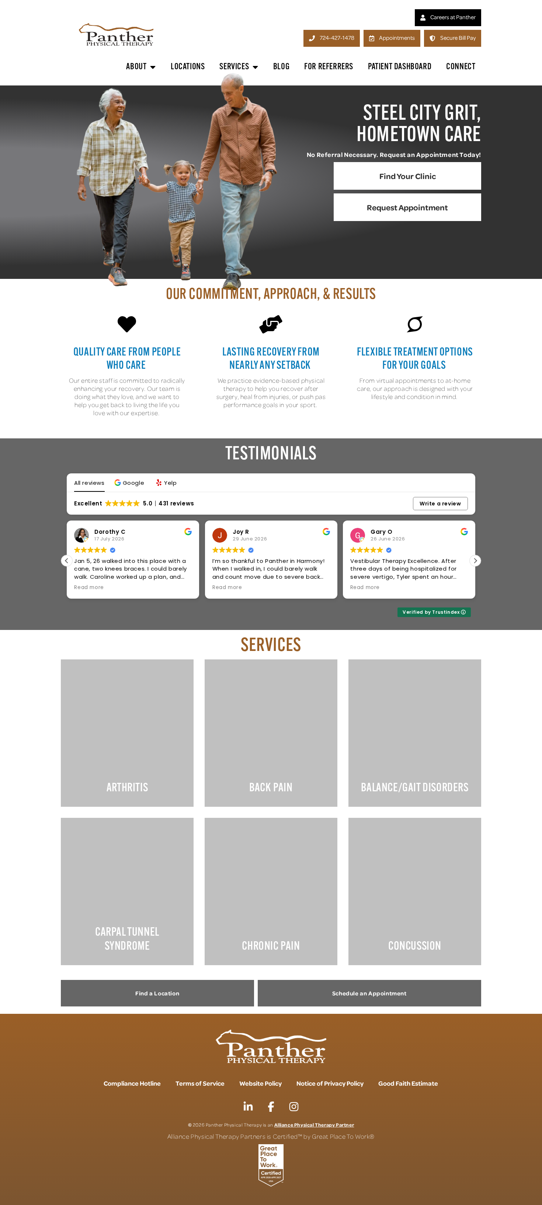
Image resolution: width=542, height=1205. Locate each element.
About (136, 67)
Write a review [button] (440, 503)
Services (234, 67)
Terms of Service (200, 1083)
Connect (460, 67)
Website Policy (260, 1083)
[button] (130, 482)
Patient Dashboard (399, 67)
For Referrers (328, 67)
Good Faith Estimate (408, 1083)
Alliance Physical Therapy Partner (314, 1124)
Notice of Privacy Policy (330, 1083)
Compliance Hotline (132, 1083)
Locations (188, 67)
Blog (281, 67)
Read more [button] (89, 587)
